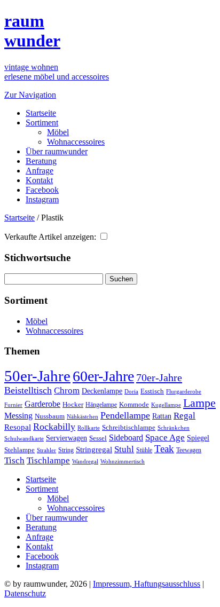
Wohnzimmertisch (122, 461)
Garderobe (42, 403)
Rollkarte (88, 428)
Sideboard (126, 437)
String (66, 450)
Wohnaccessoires (76, 141)
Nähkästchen (82, 416)
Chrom (67, 390)
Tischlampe (48, 460)
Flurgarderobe (183, 391)
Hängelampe (101, 404)
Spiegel (198, 438)
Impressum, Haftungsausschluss (146, 583)
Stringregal (94, 449)
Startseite (41, 112)
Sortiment (42, 122)
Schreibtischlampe (128, 427)
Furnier (13, 404)
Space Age (165, 437)
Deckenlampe (102, 391)
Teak (164, 448)
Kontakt (39, 180)
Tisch (14, 460)
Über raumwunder (57, 151)
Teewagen (188, 450)
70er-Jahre (159, 377)
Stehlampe (19, 450)
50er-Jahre (37, 375)
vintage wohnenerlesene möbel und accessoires (56, 71)
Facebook (42, 189)
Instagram (42, 199)
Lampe (199, 402)
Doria (131, 391)
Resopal (17, 427)
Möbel (58, 132)
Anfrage (39, 170)
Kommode (134, 404)
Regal (184, 416)
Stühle (144, 450)
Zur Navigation (30, 94)
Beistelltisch (28, 390)
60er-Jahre (103, 376)
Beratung (41, 160)
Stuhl (124, 449)
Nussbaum (50, 416)
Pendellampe (125, 415)
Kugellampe (166, 404)
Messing (18, 416)
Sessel (98, 438)
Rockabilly (54, 426)
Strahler (46, 450)
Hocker (72, 404)
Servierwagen (66, 437)
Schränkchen (174, 427)
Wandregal (85, 461)
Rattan (161, 416)
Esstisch (152, 391)
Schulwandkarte (24, 438)
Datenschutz (25, 593)
